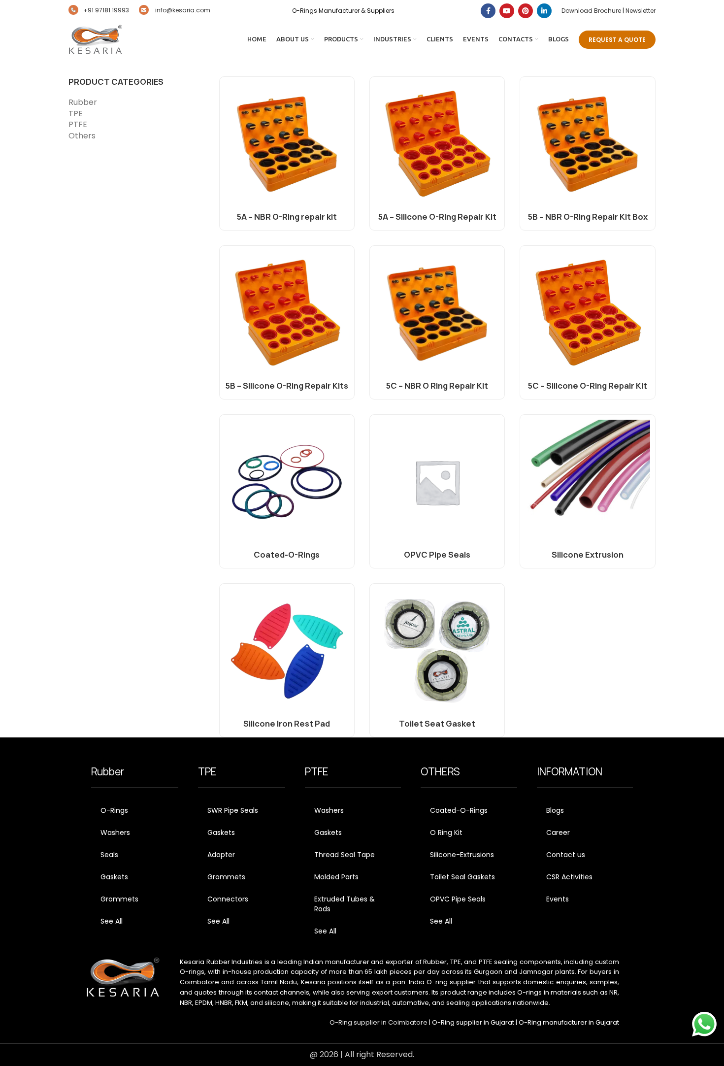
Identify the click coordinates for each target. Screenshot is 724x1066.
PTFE (77, 124)
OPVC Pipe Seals (437, 554)
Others (82, 136)
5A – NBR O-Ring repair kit (287, 216)
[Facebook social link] (488, 10)
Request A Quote (617, 39)
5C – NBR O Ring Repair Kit (437, 385)
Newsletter (640, 10)
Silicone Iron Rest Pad (286, 723)
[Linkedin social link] (544, 10)
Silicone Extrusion (588, 554)
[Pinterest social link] (525, 10)
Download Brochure (591, 10)
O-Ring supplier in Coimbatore (378, 1022)
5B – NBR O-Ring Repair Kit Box (588, 216)
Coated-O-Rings (287, 554)
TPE (75, 113)
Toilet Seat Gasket (437, 723)
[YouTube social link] (506, 10)
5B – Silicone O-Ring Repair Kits (287, 385)
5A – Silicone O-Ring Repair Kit (437, 216)
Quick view (341, 98)
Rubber (82, 102)
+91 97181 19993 (106, 10)
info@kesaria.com (182, 10)
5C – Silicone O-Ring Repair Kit (587, 385)
